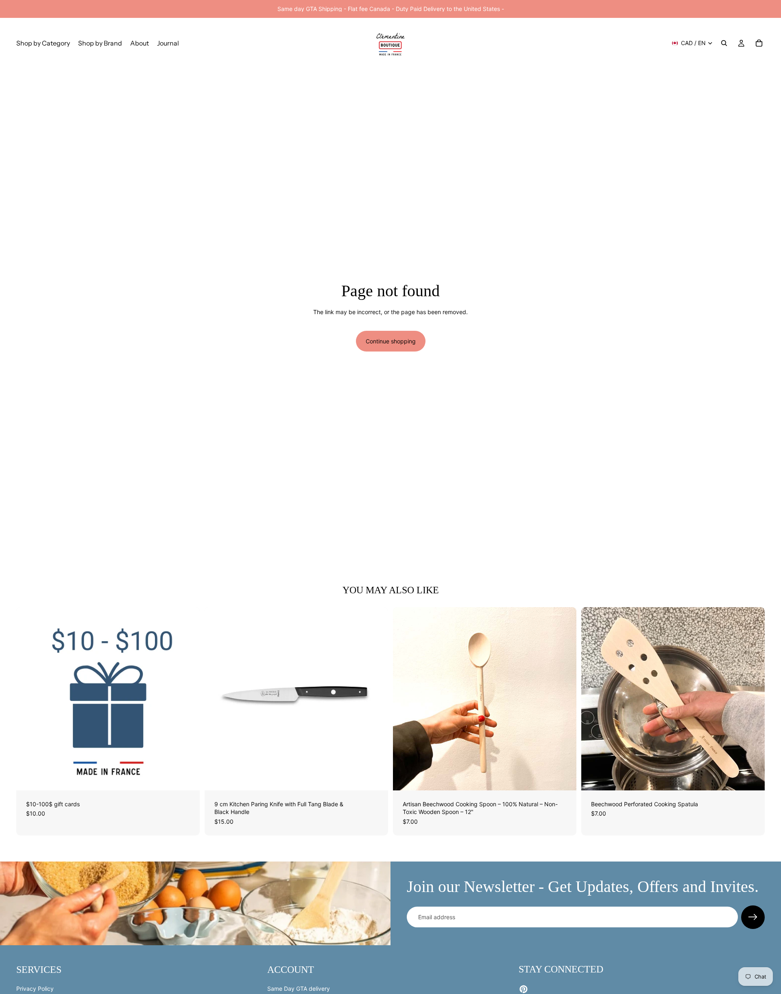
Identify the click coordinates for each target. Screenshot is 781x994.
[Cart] (759, 43)
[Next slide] (187, 699)
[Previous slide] (28, 699)
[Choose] (187, 777)
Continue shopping (391, 341)
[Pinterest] (523, 989)
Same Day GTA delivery (298, 988)
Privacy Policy (35, 988)
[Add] (375, 777)
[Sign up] (753, 917)
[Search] (724, 43)
